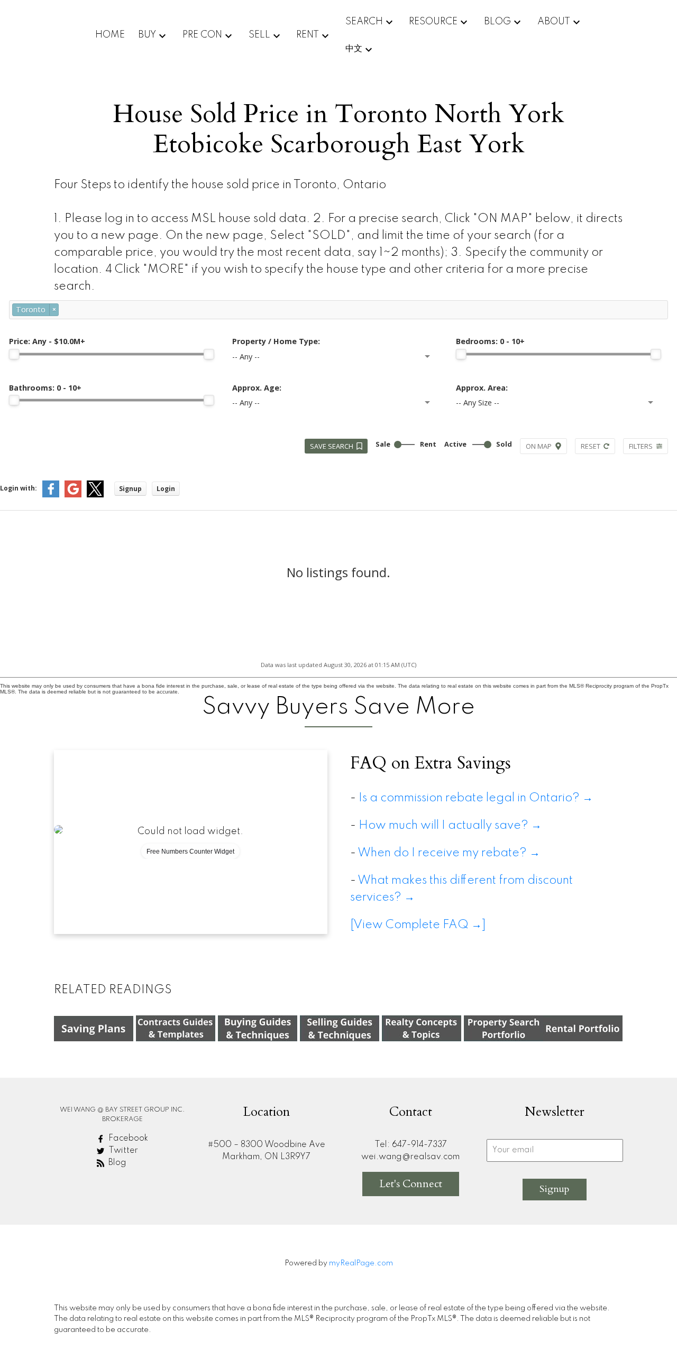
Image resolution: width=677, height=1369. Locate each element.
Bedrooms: (490, 341)
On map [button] (539, 446)
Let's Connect (410, 1184)
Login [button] (166, 488)
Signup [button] (130, 488)
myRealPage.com (361, 1263)
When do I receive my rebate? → (449, 853)
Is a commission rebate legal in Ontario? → (476, 798)
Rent (307, 35)
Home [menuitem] (110, 35)
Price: (47, 341)
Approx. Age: (256, 388)
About (553, 21)
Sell (259, 35)
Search (364, 21)
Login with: (18, 488)
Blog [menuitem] (497, 21)
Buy (147, 35)
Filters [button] (641, 446)
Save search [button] (331, 446)
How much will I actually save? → (453, 825)
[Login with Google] (73, 495)
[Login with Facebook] (50, 495)
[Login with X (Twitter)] (95, 495)
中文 (353, 48)
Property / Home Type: (276, 341)
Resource (433, 21)
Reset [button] (590, 446)
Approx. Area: (482, 388)
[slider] (14, 354)
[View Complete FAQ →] (418, 925)
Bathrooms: (45, 388)
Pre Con (202, 35)
